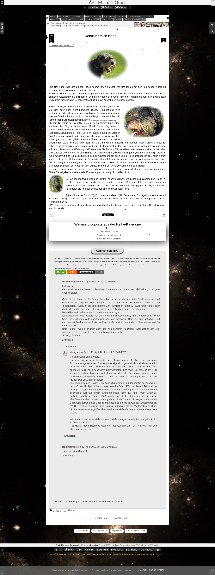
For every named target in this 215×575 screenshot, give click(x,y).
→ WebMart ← (160, 554)
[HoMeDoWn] (85, 7)
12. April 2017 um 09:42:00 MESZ (99, 447)
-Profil (70, 549)
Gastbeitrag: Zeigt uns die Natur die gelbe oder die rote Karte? (80, 23)
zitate (125, 20)
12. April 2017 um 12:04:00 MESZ (108, 352)
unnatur (88, 16)
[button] (42, 37)
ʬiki (2, 2)
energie (118, 20)
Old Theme (146, 549)
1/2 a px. (84, 545)
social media (148, 16)
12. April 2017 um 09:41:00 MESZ (99, 281)
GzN (79, 549)
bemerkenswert (134, 16)
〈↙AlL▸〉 (94, 7)
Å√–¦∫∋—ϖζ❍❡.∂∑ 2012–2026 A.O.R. (143, 545)
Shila (85, 133)
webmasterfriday (92, 20)
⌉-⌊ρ (157, 549)
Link (125, 205)
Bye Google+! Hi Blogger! (109, 239)
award (70, 20)
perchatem (121, 16)
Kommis (89, 549)
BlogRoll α (102, 549)
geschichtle (54, 20)
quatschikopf (135, 20)
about (71, 510)
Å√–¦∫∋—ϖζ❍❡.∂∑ (107, 2)
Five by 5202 (104, 545)
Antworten (67, 340)
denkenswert (109, 16)
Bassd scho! (156, 570)
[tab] (61, 272)
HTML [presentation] (99, 272)
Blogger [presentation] (60, 272)
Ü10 (144, 20)
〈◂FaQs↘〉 (120, 7)
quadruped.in (107, 20)
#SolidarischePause (60, 25)
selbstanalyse (77, 16)
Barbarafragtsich (71, 281)
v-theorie (98, 16)
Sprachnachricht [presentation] (86, 272)
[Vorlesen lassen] (2, 27)
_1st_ (63, 20)
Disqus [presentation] (72, 272)
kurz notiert (63, 16)
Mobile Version (82, 531)
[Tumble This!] (164, 215)
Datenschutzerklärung (136, 531)
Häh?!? (142, 570)
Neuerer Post (100, 518)
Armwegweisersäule (109, 231)
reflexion (79, 20)
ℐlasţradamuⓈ (78, 352)
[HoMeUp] (130, 7)
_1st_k (63, 510)
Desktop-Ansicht (100, 531)
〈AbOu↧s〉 (106, 7)
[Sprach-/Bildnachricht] (2, 31)
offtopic (53, 16)
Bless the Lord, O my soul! (109, 235)
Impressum (117, 531)
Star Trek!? (131, 549)
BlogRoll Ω (117, 549)
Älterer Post (121, 518)
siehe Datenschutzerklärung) (89, 261)
